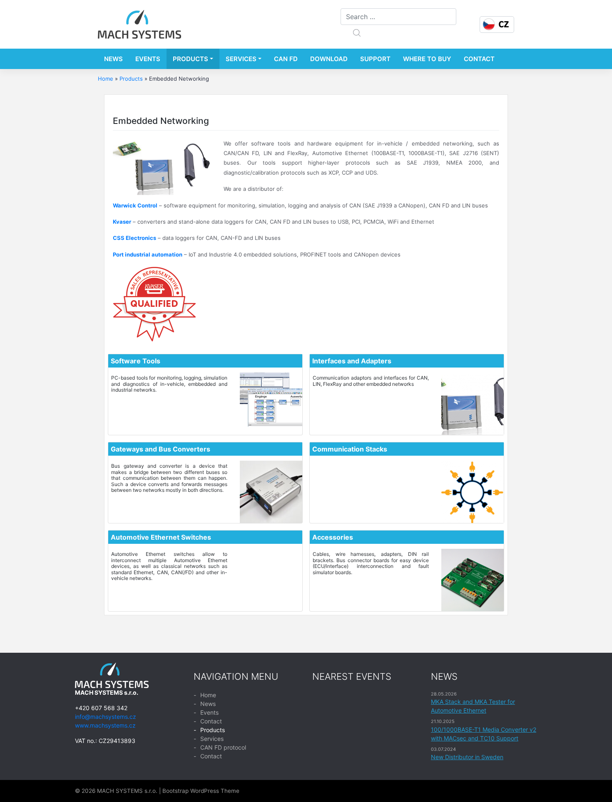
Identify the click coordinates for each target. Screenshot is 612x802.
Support (375, 59)
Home (105, 78)
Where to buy (427, 59)
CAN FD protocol (223, 747)
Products (190, 59)
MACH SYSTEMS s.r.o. (127, 790)
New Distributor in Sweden (467, 756)
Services (241, 59)
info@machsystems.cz (105, 716)
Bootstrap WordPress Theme (200, 790)
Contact (479, 59)
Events (147, 59)
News (113, 59)
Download (329, 59)
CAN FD (286, 59)
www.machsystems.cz (105, 725)
